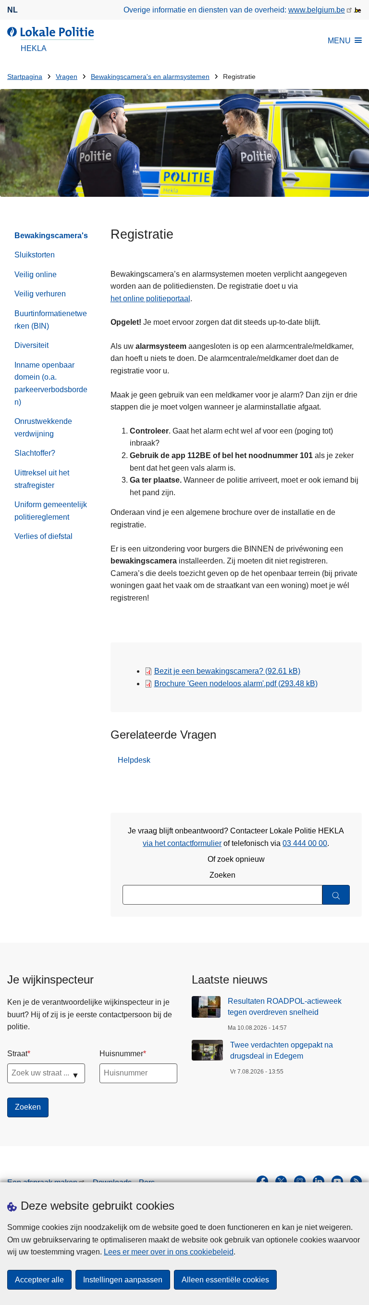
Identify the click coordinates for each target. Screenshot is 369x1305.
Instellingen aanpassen (122, 1280)
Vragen (66, 76)
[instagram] (300, 1181)
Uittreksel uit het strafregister (41, 479)
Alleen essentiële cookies (225, 1280)
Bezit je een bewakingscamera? (227, 671)
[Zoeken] (336, 895)
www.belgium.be (316, 10)
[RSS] (356, 1181)
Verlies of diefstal (43, 536)
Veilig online (35, 274)
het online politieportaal (150, 298)
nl (12, 10)
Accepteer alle (39, 1280)
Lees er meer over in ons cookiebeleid (169, 1252)
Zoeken (222, 875)
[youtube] (337, 1181)
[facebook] (262, 1181)
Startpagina (24, 76)
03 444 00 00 (305, 843)
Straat (17, 1053)
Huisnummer (121, 1053)
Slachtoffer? (34, 453)
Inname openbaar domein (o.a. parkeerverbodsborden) (50, 383)
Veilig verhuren (40, 294)
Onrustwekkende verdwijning (43, 427)
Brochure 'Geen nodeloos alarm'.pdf (236, 683)
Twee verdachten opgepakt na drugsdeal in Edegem (281, 1050)
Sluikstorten (34, 255)
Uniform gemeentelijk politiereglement (50, 510)
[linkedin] (318, 1181)
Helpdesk (134, 760)
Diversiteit (31, 345)
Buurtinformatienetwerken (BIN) (50, 319)
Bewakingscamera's (51, 235)
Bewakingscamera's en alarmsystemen (150, 76)
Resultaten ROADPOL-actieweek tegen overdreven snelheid (285, 1006)
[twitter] (281, 1181)
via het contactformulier (182, 843)
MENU (339, 41)
